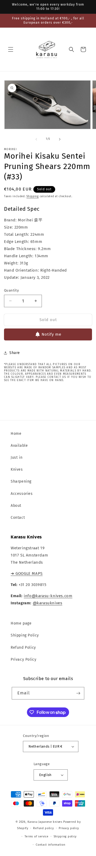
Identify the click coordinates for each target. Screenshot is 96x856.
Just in (16, 457)
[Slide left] (36, 139)
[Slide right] (60, 139)
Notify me (51, 334)
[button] (11, 49)
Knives (17, 469)
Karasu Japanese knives (45, 822)
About (16, 505)
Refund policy (43, 828)
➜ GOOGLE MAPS (27, 573)
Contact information (50, 844)
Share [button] (14, 353)
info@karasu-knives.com (48, 595)
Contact (18, 517)
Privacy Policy (23, 659)
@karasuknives (47, 603)
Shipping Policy (25, 635)
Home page (21, 623)
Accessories (22, 493)
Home (16, 433)
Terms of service (37, 836)
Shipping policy (65, 836)
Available (19, 445)
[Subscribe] (78, 693)
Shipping (32, 196)
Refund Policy (23, 647)
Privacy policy (69, 828)
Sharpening (21, 481)
